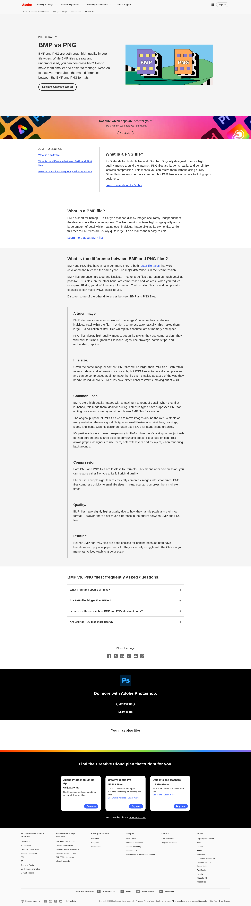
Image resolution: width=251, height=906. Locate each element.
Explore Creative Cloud (57, 86)
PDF (22, 857)
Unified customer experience (67, 849)
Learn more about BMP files (85, 237)
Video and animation (29, 853)
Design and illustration (30, 849)
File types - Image (60, 12)
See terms (157, 795)
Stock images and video (30, 869)
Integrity (200, 874)
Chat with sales (168, 839)
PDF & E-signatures (70, 4)
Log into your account (205, 839)
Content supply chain (64, 845)
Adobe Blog (201, 882)
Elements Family (27, 865)
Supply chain (202, 866)
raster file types (150, 265)
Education (95, 839)
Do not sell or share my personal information (190, 901)
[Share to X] (116, 656)
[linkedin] (60, 901)
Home (25, 12)
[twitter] (55, 901)
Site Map (213, 901)
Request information (170, 843)
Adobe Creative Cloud (40, 12)
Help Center (131, 839)
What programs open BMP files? (90, 589)
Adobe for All (202, 878)
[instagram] (50, 901)
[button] (212, 4)
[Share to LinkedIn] (122, 656)
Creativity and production (66, 853)
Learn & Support (123, 4)
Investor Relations (204, 862)
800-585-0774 (137, 817)
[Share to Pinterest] (129, 656)
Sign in (222, 4)
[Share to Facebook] (109, 656)
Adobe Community (133, 847)
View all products (27, 873)
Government (96, 847)
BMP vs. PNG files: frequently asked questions (65, 171)
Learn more (125, 711)
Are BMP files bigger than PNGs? (90, 600)
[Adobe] (27, 4)
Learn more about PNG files (124, 185)
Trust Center (201, 870)
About (199, 843)
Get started (125, 133)
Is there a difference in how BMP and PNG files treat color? (106, 611)
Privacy (139, 901)
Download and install (134, 843)
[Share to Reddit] (136, 656)
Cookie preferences (163, 901)
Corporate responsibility (206, 858)
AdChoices (225, 901)
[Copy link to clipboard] (142, 656)
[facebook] (45, 901)
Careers (200, 847)
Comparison (76, 12)
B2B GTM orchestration (65, 857)
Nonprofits (95, 843)
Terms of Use (149, 901)
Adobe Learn (131, 851)
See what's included (117, 798)
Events (199, 851)
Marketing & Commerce (97, 4)
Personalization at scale (65, 842)
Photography (26, 845)
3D (22, 861)
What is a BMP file (49, 155)
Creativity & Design (44, 4)
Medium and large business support (139, 854)
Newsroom (201, 854)
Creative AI (25, 842)
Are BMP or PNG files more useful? (91, 621)
